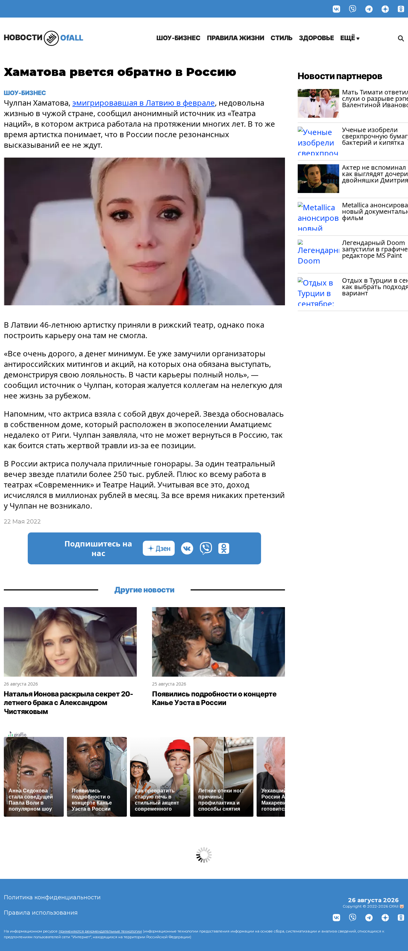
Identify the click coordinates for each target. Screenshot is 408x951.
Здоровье (316, 38)
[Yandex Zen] (385, 8)
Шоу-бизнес (178, 38)
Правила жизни (235, 38)
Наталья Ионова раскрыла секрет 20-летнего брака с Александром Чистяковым (68, 703)
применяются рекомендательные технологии (100, 931)
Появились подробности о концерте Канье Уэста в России (214, 698)
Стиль (282, 38)
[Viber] (352, 8)
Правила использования (41, 912)
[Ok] (401, 8)
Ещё (348, 38)
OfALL (43, 37)
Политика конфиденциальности (52, 897)
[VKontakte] (336, 8)
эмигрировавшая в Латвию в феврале (143, 102)
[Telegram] (369, 8)
